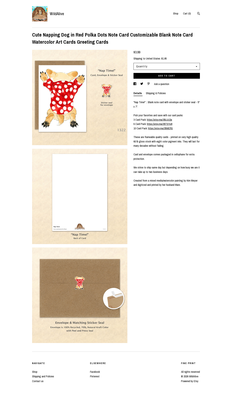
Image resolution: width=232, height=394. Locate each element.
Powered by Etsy (189, 381)
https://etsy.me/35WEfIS (160, 128)
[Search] (198, 14)
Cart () (187, 13)
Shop (175, 13)
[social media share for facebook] (135, 84)
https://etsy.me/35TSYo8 (159, 124)
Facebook (95, 372)
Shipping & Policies (156, 93)
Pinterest (95, 376)
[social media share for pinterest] (149, 84)
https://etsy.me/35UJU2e (159, 120)
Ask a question (161, 84)
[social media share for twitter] (142, 84)
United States (153, 58)
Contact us (37, 381)
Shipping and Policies (43, 376)
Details (137, 93)
